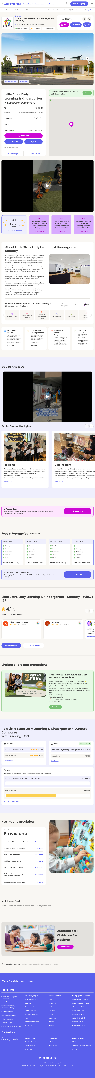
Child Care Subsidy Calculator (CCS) (8, 1007)
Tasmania (28, 1025)
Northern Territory (32, 1022)
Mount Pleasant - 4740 (80, 999)
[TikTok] (51, 1058)
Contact (31, 981)
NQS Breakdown (74, 10)
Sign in (14, 997)
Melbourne (52, 1003)
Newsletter (53, 1046)
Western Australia (31, 1014)
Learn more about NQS (11, 801)
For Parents (7, 989)
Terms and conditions (40, 1063)
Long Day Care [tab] (35, 533)
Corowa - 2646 (77, 1022)
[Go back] (2, 4)
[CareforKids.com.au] (9, 981)
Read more (8, 482)
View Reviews (8, 760)
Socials (84, 10)
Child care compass (8, 1015)
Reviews (39, 10)
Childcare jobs (77, 1042)
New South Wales (31, 999)
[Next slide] (90, 315)
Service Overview (31, 1042)
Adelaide (52, 1011)
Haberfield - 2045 (78, 1018)
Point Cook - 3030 (78, 1025)
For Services (8, 1032)
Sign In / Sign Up (79, 4)
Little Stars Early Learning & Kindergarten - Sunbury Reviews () (47, 598)
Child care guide (7, 1019)
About (23, 981)
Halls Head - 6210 (78, 1014)
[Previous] (7, 59)
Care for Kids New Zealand (81, 1046)
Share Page (14, 154)
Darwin (51, 1022)
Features (18, 10)
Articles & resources (56, 1042)
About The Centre (7, 10)
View (87, 93)
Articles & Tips (6, 1023)
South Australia (30, 1011)
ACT (26, 1018)
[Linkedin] (40, 1058)
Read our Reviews (14, 230)
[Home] (2, 964)
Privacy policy (57, 1063)
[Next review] (91, 611)
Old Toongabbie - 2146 (80, 1003)
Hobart (51, 1025)
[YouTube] (47, 1058)
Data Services (30, 1046)
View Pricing (55, 761)
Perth (51, 1014)
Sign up (6, 997)
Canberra (52, 1018)
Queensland (29, 1007)
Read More (58, 482)
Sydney (51, 999)
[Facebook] (44, 1058)
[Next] (87, 59)
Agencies (28, 1049)
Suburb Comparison (60, 10)
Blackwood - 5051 (78, 1011)
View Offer (56, 707)
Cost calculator (7, 1012)
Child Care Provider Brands (11, 1026)
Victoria (9, 964)
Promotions (47, 10)
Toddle (74, 1049)
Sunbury (17, 964)
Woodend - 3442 (78, 1007)
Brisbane (52, 1007)
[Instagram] (55, 1058)
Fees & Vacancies (29, 10)
